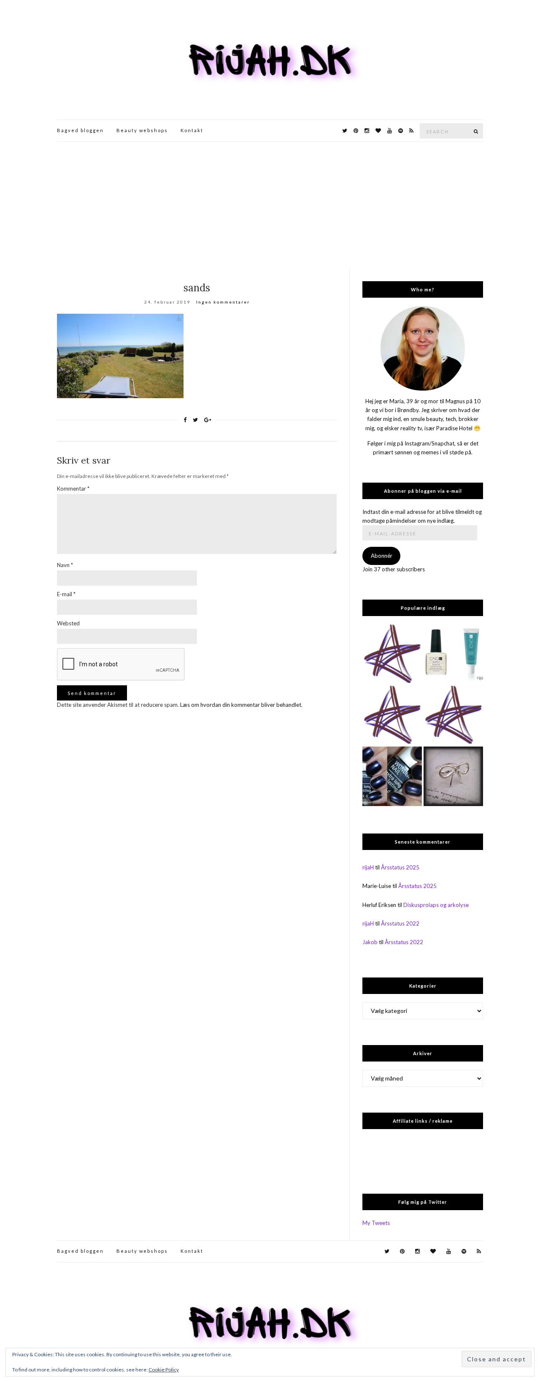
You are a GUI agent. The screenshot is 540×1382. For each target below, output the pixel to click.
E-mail (66, 594)
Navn (65, 565)
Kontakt (192, 130)
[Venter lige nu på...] (453, 776)
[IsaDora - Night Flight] (392, 776)
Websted (68, 623)
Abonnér (381, 555)
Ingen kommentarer (223, 301)
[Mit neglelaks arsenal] (453, 715)
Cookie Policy (163, 1369)
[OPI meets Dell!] (392, 654)
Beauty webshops (142, 130)
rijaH (368, 867)
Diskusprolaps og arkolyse (436, 904)
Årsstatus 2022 (400, 923)
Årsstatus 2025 (400, 867)
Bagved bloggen (80, 130)
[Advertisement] (270, 205)
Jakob (370, 942)
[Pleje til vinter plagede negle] (453, 654)
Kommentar (73, 488)
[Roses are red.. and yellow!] (392, 715)
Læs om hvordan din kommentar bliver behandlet (240, 704)
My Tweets (376, 1222)
